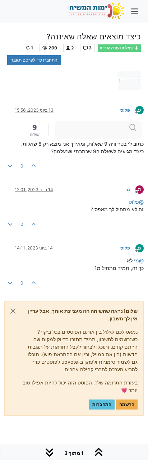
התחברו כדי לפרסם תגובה (33, 60)
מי (127, 189)
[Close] (13, 311)
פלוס (125, 110)
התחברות (101, 404)
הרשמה (126, 404)
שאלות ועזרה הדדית (117, 48)
